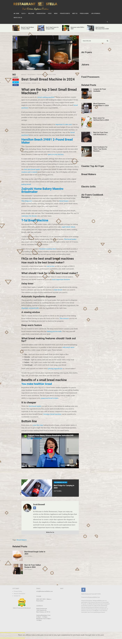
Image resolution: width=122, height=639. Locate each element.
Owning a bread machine (52, 414)
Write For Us (18, 17)
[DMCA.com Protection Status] (22, 606)
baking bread (26, 184)
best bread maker (35, 406)
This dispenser (26, 201)
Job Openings (95, 13)
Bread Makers (22, 540)
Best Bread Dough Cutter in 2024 (34, 553)
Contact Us (17, 596)
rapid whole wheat (68, 227)
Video (50, 13)
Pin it (16, 79)
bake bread (58, 290)
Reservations (41, 13)
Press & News (84, 13)
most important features (61, 279)
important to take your (63, 124)
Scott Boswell (27, 83)
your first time (38, 425)
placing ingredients (55, 368)
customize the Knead (29, 216)
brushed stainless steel (48, 249)
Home (17, 13)
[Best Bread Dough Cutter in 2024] (17, 556)
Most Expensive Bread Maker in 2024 (101, 105)
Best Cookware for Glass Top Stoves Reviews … (100, 149)
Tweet (16, 82)
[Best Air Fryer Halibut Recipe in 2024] (17, 569)
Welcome (31, 13)
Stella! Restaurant (86, 594)
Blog (23, 13)
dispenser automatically (30, 308)
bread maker (64, 201)
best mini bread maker (32, 169)
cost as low (51, 266)
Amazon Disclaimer (19, 593)
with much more (68, 347)
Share (16, 84)
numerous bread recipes (49, 398)
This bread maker (70, 239)
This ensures (64, 318)
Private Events (65, 13)
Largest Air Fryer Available (99, 90)
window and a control (29, 172)
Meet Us (74, 13)
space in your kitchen (55, 154)
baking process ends (54, 331)
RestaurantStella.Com (94, 597)
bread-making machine (46, 97)
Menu (56, 13)
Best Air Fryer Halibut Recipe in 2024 (32, 566)
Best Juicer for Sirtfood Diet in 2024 (101, 119)
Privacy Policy (18, 591)
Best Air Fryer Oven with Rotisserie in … (100, 133)
